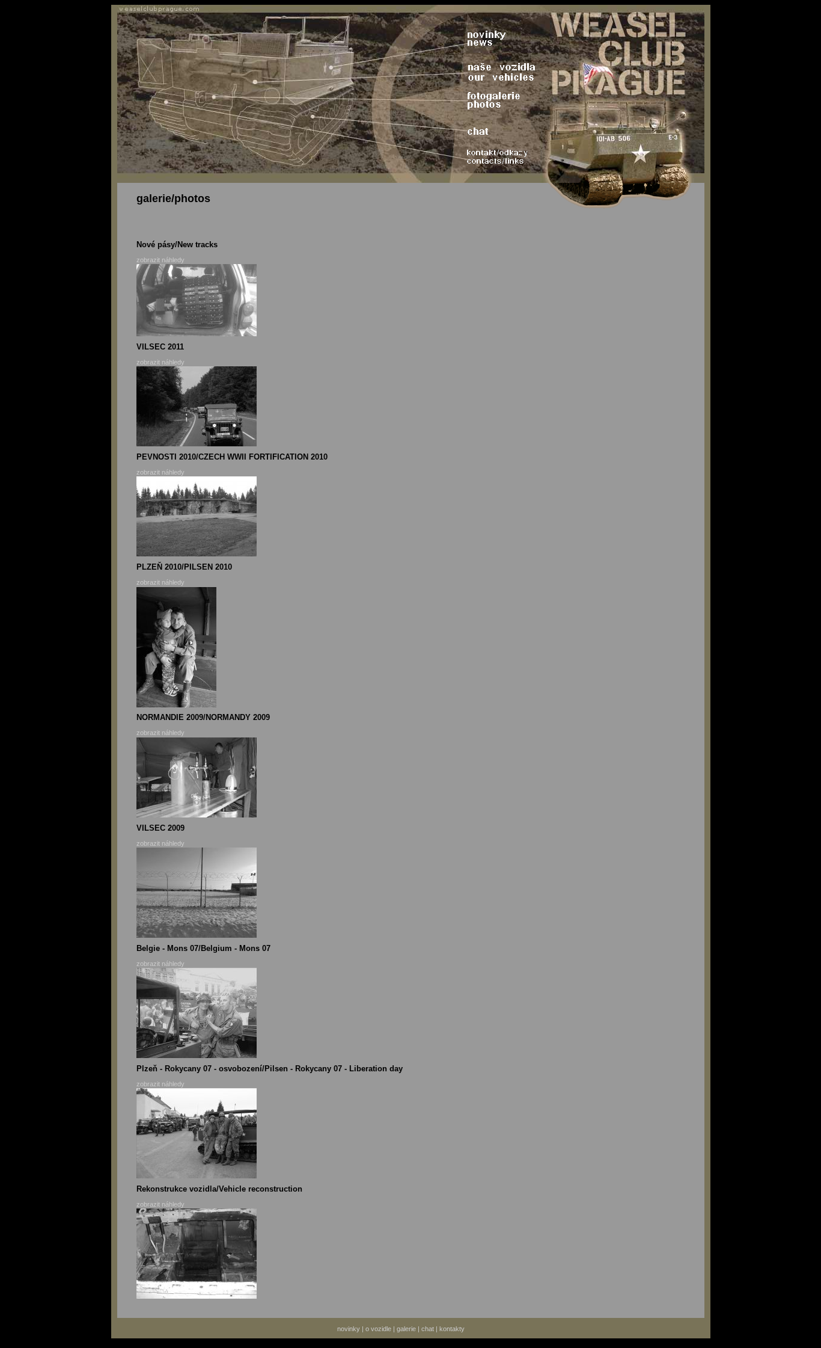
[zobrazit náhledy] (196, 333)
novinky (348, 1328)
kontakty (452, 1328)
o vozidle (378, 1328)
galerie (406, 1328)
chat (427, 1328)
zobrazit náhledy (160, 259)
